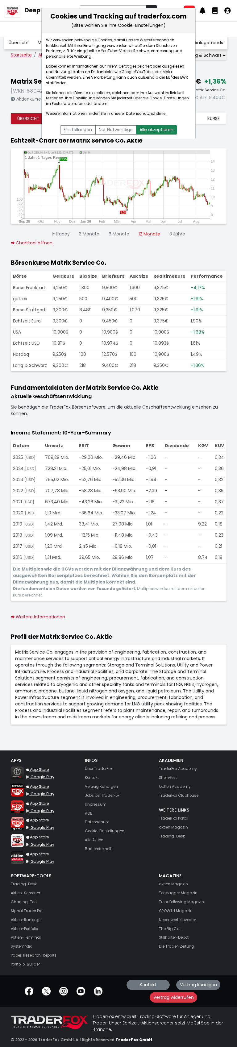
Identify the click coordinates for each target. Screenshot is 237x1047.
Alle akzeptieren (156, 130)
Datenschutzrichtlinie (145, 113)
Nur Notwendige (116, 130)
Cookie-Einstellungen (169, 98)
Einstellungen (78, 130)
